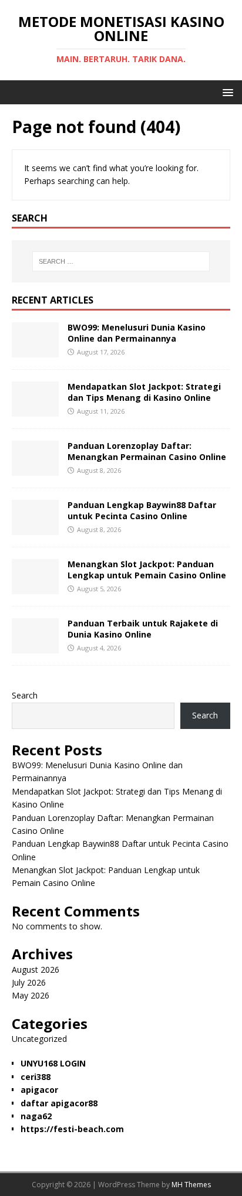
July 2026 (29, 982)
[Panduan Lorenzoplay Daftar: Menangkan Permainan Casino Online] (35, 469)
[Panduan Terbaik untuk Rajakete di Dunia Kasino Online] (35, 646)
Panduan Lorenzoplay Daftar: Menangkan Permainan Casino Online (147, 451)
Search (25, 695)
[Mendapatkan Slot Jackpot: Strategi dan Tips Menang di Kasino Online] (35, 409)
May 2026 (30, 995)
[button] (226, 91)
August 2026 (35, 969)
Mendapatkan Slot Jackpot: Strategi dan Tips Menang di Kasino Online (144, 392)
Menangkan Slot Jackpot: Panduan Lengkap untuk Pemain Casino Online (147, 569)
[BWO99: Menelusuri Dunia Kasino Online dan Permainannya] (35, 350)
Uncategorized (39, 1038)
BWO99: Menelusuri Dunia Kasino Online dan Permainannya (137, 332)
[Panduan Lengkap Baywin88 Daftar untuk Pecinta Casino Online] (35, 528)
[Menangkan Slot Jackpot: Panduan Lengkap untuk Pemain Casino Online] (35, 587)
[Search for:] (121, 261)
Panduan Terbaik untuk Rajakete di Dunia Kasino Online (143, 628)
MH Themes (191, 1185)
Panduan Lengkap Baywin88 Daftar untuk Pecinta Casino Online (142, 510)
